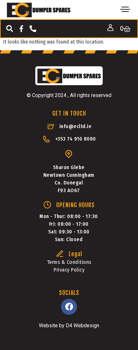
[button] (9, 28)
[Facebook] (69, 307)
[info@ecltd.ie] (51, 127)
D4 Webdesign (82, 325)
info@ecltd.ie (75, 126)
